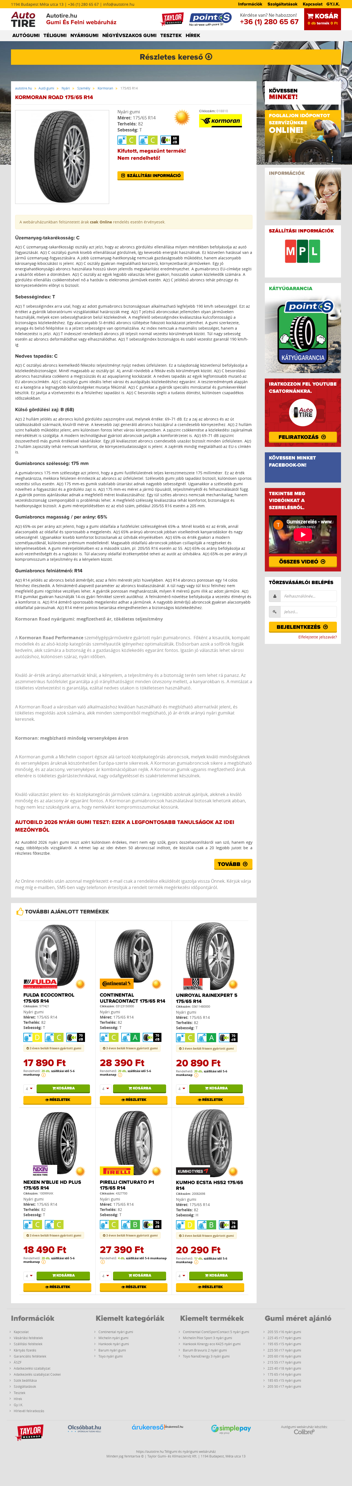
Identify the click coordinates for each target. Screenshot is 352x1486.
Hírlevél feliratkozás (29, 1411)
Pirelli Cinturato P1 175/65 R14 (127, 1185)
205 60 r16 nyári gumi (284, 1356)
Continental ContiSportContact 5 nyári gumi (216, 1332)
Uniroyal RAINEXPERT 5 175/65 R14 (206, 998)
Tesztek (19, 1392)
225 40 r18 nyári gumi (284, 1368)
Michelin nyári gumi (113, 1338)
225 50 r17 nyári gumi (284, 1350)
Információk (250, 4)
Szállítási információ (153, 175)
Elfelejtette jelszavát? (317, 637)
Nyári (66, 88)
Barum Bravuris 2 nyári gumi (205, 1350)
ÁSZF (17, 1362)
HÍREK (193, 36)
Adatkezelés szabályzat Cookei (37, 1374)
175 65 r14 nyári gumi (284, 1374)
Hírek (18, 1399)
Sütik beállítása (25, 1380)
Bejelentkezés (299, 627)
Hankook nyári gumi (113, 1344)
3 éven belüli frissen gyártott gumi (55, 1048)
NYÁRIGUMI (84, 36)
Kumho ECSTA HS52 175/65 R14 (209, 1186)
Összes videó (299, 562)
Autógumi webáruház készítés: (304, 1427)
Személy (83, 88)
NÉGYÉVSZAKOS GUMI (129, 36)
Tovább (230, 864)
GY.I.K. (333, 4)
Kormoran (105, 88)
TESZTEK (171, 36)
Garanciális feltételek (30, 1356)
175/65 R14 (144, 118)
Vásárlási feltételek (28, 1338)
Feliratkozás (299, 437)
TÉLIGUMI (55, 36)
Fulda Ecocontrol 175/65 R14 (48, 998)
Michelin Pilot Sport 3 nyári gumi (207, 1338)
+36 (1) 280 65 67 (269, 22)
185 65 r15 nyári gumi (284, 1380)
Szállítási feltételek (28, 1344)
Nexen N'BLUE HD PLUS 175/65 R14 (52, 1185)
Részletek (60, 1099)
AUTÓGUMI (26, 36)
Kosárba (65, 1088)
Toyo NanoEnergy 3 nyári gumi (206, 1356)
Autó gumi (46, 88)
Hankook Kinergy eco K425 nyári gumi (212, 1344)
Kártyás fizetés (25, 1350)
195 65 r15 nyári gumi (284, 1344)
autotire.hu (23, 88)
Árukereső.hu (174, 1426)
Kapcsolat (313, 4)
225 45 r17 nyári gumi (284, 1338)
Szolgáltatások (283, 4)
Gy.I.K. (18, 1405)
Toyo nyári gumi (110, 1356)
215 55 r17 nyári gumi (284, 1362)
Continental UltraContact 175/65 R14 (132, 998)
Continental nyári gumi (115, 1332)
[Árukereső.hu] (148, 1435)
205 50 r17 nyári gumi (284, 1386)
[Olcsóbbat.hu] (84, 1435)
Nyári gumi (128, 112)
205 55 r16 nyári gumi (284, 1332)
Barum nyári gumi (112, 1350)
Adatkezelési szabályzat (32, 1368)
